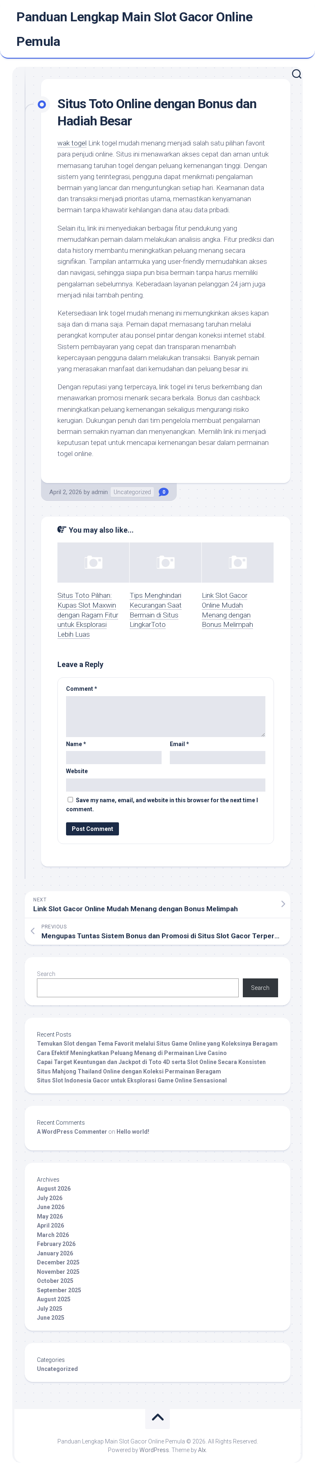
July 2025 (49, 1308)
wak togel (72, 143)
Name (76, 744)
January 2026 (55, 1253)
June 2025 (50, 1317)
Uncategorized (132, 492)
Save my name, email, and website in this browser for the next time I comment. (162, 805)
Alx (202, 1450)
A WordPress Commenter (72, 1131)
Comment (81, 688)
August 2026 (54, 1188)
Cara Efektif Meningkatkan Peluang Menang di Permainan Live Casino (132, 1053)
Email (179, 744)
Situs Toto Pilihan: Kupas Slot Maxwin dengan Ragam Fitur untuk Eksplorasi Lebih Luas (87, 614)
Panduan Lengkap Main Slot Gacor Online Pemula (134, 29)
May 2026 (50, 1216)
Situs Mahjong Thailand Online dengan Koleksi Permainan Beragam (129, 1071)
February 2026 (56, 1244)
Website (77, 771)
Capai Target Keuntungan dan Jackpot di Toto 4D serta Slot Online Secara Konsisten (151, 1062)
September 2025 (59, 1290)
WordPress (154, 1450)
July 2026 (49, 1198)
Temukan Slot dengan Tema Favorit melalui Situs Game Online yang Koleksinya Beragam (157, 1043)
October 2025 (55, 1281)
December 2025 (58, 1262)
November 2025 (58, 1271)
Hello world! (132, 1131)
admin (99, 492)
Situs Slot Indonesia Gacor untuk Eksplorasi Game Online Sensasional (132, 1080)
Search (46, 974)
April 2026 (50, 1225)
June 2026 (50, 1207)
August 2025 (54, 1299)
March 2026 (53, 1235)
